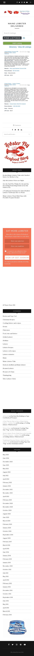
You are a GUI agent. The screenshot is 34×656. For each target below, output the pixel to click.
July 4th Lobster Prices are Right (13, 180)
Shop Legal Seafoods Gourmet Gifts (18, 68)
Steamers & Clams (8, 372)
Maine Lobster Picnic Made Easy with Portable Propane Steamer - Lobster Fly (17, 434)
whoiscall (5, 416)
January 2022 (7, 486)
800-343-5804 (16, 70)
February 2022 (7, 482)
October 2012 (7, 569)
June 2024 (6, 458)
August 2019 (6, 538)
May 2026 (6, 455)
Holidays (5, 340)
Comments (17, 125)
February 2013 (7, 559)
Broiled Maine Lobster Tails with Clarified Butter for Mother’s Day (16, 176)
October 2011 (7, 594)
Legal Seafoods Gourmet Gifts (11, 51)
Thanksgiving (7, 375)
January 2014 (7, 555)
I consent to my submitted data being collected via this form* (16, 252)
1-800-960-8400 (16, 106)
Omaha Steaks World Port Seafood (18, 103)
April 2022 (6, 479)
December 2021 (7, 489)
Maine (5, 358)
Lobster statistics (8, 354)
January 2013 (7, 562)
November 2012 (8, 566)
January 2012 (7, 587)
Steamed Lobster (8, 368)
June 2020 (6, 517)
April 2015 (6, 548)
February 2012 (7, 583)
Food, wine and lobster (10, 333)
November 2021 (8, 493)
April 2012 (6, 580)
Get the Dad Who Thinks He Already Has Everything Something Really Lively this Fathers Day (16, 185)
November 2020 (8, 507)
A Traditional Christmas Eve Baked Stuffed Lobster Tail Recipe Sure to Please (16, 191)
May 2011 (5, 604)
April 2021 (6, 496)
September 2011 (8, 597)
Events (5, 326)
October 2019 (7, 531)
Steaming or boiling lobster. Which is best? (16, 424)
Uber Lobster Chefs (9, 379)
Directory (13, 47)
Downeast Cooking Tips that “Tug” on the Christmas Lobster (15, 429)
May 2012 (5, 576)
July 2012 (5, 573)
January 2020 (7, 528)
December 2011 (7, 590)
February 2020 (7, 524)
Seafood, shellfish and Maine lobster (14, 365)
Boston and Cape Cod (9, 316)
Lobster (5, 344)
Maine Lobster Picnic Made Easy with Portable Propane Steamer (14, 197)
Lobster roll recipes (9, 351)
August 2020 (7, 514)
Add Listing (17, 43)
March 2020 (6, 521)
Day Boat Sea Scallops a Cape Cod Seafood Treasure (16, 417)
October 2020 (7, 510)
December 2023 (8, 461)
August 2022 (6, 472)
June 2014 (6, 552)
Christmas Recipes (9, 319)
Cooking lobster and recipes (12, 323)
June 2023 (6, 465)
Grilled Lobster (8, 337)
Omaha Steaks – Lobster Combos (12, 83)
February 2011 (7, 615)
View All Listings (24, 47)
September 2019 (8, 535)
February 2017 (7, 541)
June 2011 (6, 601)
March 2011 (6, 611)
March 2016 (6, 545)
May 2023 (6, 468)
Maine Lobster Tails (9, 361)
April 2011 (6, 608)
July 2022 (5, 475)
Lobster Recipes (8, 347)
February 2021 (7, 500)
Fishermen (6, 330)
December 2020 (8, 503)
